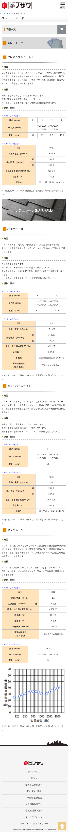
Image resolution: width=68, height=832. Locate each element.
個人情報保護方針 (34, 804)
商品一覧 (10, 13)
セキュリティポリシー (34, 817)
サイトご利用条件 (34, 784)
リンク (34, 778)
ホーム (2, 13)
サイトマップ (34, 772)
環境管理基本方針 (34, 810)
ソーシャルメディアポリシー (34, 823)
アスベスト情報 (34, 791)
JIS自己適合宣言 (34, 797)
